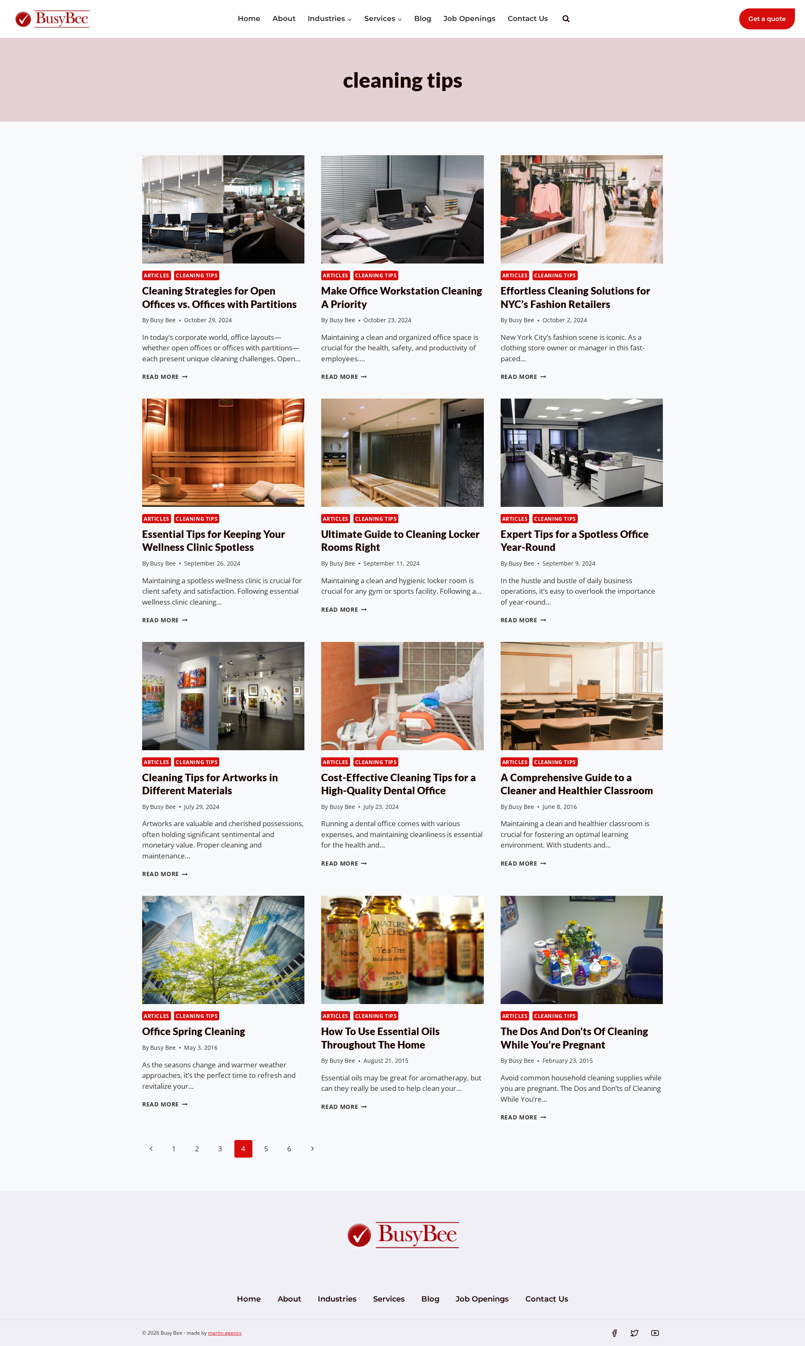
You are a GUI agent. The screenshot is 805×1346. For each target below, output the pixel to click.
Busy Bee (163, 320)
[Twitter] (634, 1333)
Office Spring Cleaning (193, 1031)
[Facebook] (614, 1333)
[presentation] (223, 209)
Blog (422, 18)
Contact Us (528, 18)
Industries (337, 1299)
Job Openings (470, 18)
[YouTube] (655, 1333)
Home (249, 18)
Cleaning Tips (197, 275)
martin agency (225, 1332)
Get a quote (767, 19)
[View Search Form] (566, 18)
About (284, 18)
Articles (156, 275)
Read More (165, 377)
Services (389, 1299)
